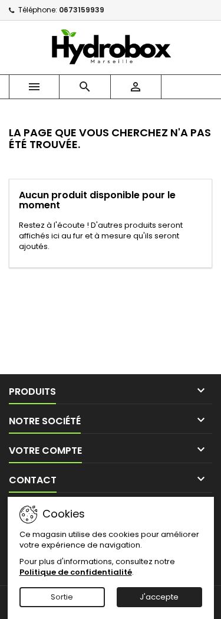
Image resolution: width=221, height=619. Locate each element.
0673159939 (81, 10)
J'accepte (159, 596)
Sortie (62, 596)
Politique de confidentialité (75, 572)
